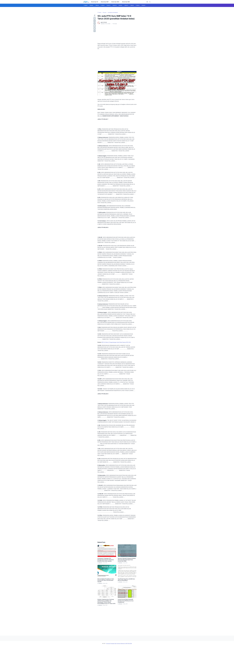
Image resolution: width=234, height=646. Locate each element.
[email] (94, 31)
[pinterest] (94, 28)
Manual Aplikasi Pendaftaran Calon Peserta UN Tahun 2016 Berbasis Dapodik (106, 580)
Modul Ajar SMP (104, 1)
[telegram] (94, 26)
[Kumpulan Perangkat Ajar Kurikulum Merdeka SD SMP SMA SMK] (86, 2)
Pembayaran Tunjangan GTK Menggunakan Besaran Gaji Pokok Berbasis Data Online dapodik (106, 560)
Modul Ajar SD (94, 1)
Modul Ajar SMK (126, 1)
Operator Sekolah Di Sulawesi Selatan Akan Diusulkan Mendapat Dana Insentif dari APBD (127, 560)
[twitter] (94, 21)
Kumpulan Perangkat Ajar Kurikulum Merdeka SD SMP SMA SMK (119, 643)
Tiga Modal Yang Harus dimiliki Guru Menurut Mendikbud (126, 579)
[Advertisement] (107, 33)
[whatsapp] (94, 23)
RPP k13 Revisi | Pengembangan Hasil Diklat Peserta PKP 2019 (116, 342)
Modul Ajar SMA (115, 1)
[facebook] (94, 18)
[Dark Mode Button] (147, 2)
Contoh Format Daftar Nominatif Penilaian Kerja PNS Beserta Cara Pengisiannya (125, 601)
